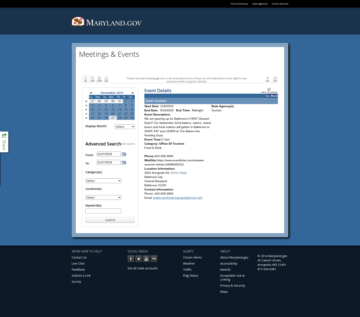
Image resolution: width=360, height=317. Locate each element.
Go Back (272, 95)
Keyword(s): (93, 205)
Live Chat (78, 263)
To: (87, 163)
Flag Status (190, 275)
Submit (110, 220)
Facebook (131, 258)
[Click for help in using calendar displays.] (267, 79)
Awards (225, 269)
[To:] (124, 162)
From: (89, 155)
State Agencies (260, 3)
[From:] (124, 154)
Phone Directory (239, 3)
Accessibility (228, 263)
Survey (76, 281)
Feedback (78, 269)
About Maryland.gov (234, 257)
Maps (224, 291)
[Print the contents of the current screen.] (275, 79)
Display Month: (96, 126)
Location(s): (93, 189)
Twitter (138, 258)
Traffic (187, 269)
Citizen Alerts (192, 257)
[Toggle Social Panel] (4, 142)
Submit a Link (81, 275)
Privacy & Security (232, 285)
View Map (178, 173)
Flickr (154, 258)
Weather (189, 263)
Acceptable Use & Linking (232, 277)
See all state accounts (143, 268)
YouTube (146, 258)
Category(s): (93, 172)
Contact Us (79, 257)
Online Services (280, 3)
